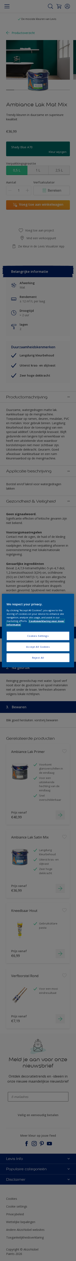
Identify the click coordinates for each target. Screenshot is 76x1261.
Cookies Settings (38, 635)
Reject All (38, 657)
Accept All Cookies (38, 646)
